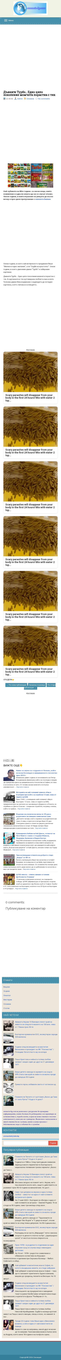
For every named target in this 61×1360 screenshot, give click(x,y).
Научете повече (22, 787)
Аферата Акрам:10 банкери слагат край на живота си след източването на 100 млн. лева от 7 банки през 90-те (35, 1024)
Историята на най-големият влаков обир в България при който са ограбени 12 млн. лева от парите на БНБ (36, 794)
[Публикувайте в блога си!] (7, 760)
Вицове (6, 987)
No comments (44, 99)
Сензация (37, 1357)
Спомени (30, 99)
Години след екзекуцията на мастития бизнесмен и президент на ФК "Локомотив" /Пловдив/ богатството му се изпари (34, 1049)
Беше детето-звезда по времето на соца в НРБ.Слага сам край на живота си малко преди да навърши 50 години (35, 1074)
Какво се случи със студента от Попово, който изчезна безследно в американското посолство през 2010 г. (36, 773)
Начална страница (37, 685)
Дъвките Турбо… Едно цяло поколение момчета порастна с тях (29, 93)
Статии (6, 1008)
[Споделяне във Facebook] (12, 760)
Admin (20, 99)
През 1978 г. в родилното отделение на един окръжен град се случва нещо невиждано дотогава (34, 1247)
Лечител (7, 995)
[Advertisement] (30, 59)
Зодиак (6, 991)
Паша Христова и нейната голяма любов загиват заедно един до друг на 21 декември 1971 (34, 1062)
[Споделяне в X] (10, 760)
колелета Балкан (43, 199)
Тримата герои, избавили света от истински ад (35, 1084)
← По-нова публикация (16, 685)
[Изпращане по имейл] (4, 760)
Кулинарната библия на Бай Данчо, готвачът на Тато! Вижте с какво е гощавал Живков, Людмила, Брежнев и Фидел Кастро (35, 836)
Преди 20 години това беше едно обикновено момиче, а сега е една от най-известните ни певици (35, 1323)
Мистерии (7, 1000)
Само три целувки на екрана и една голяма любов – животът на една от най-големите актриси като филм (33, 1194)
